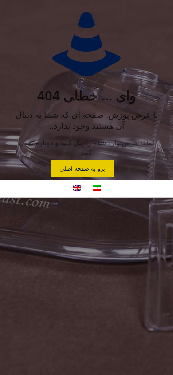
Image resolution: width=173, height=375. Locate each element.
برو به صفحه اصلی (82, 168)
